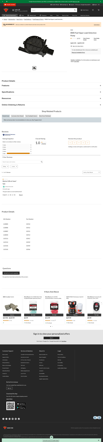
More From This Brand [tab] (45, 116)
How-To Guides (24, 376)
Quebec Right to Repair (62, 368)
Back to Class (65, 15)
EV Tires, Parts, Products (26, 359)
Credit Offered (55, 4)
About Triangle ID (42, 357)
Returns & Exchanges (6, 365)
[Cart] (98, 10)
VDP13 (28, 234)
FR (98, 4)
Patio (51, 15)
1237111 (5, 238)
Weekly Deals (33, 15)
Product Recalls (5, 368)
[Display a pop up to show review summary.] (56, 321)
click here (76, 61)
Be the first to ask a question (11, 273)
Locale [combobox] (13, 166)
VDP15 (28, 231)
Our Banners (41, 359)
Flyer (23, 15)
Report (21, 195)
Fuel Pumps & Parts (38, 19)
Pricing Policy (60, 365)
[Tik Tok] (19, 419)
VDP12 (28, 227)
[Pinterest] (16, 419)
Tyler (4, 184)
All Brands (41, 365)
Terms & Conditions (62, 357)
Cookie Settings (5, 376)
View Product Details (86, 39)
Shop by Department (11, 15)
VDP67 (28, 238)
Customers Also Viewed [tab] (17, 116)
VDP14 (28, 224)
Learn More (9, 399)
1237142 (5, 245)
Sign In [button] (51, 338)
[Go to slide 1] (34, 68)
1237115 (5, 242)
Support (72, 4)
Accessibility (60, 362)
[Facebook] (3, 419)
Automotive (11, 19)
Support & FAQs (5, 357)
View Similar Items (96, 39)
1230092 (5, 234)
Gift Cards (23, 365)
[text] (12, 320)
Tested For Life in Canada (44, 368)
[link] (76, 38)
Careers (41, 362)
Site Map (59, 359)
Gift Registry (23, 368)
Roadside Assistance (25, 362)
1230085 (5, 224)
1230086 (5, 227)
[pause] (7, 1)
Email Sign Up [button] (65, 4)
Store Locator (5, 354)
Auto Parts (20, 19)
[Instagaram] (9, 419)
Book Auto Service (85, 15)
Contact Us (4, 373)
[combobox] (92, 172)
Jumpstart (41, 370)
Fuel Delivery (27, 19)
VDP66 (28, 249)
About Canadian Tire (43, 354)
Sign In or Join (76, 1)
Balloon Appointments (25, 370)
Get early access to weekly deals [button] (50, 440)
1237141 (5, 249)
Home (5, 19)
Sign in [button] (95, 4)
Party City (74, 15)
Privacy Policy (60, 354)
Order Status (85, 10)
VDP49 (28, 242)
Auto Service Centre (25, 357)
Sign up (9, 388)
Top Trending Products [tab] (31, 116)
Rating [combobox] (4, 166)
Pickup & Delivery (6, 362)
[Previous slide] (2, 1)
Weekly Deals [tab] (5, 116)
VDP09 (28, 245)
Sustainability (42, 373)
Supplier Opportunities (43, 379)
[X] (6, 419)
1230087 (5, 231)
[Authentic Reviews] (9, 135)
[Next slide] (100, 1)
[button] (75, 10)
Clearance (44, 15)
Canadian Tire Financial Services (27, 354)
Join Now (63, 341)
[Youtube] (13, 419)
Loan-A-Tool (23, 373)
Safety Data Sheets (6, 370)
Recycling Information (43, 376)
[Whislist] (93, 10)
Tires (57, 15)
